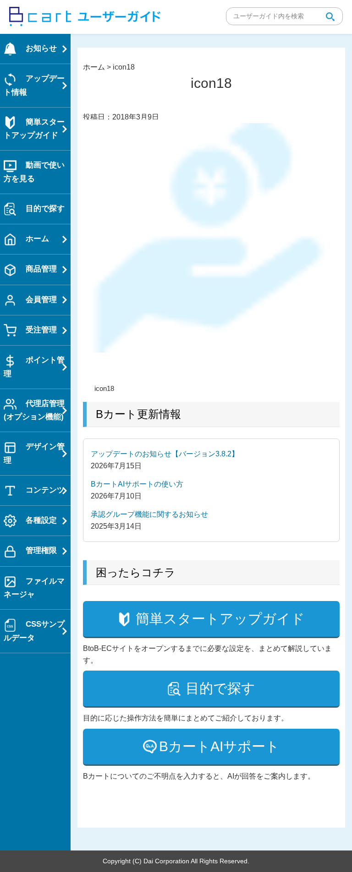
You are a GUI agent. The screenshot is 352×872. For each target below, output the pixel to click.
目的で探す (220, 688)
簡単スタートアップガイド (220, 618)
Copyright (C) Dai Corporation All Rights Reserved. (176, 861)
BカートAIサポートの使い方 (137, 484)
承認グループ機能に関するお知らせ (149, 514)
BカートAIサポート (219, 746)
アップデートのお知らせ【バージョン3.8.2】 (165, 454)
